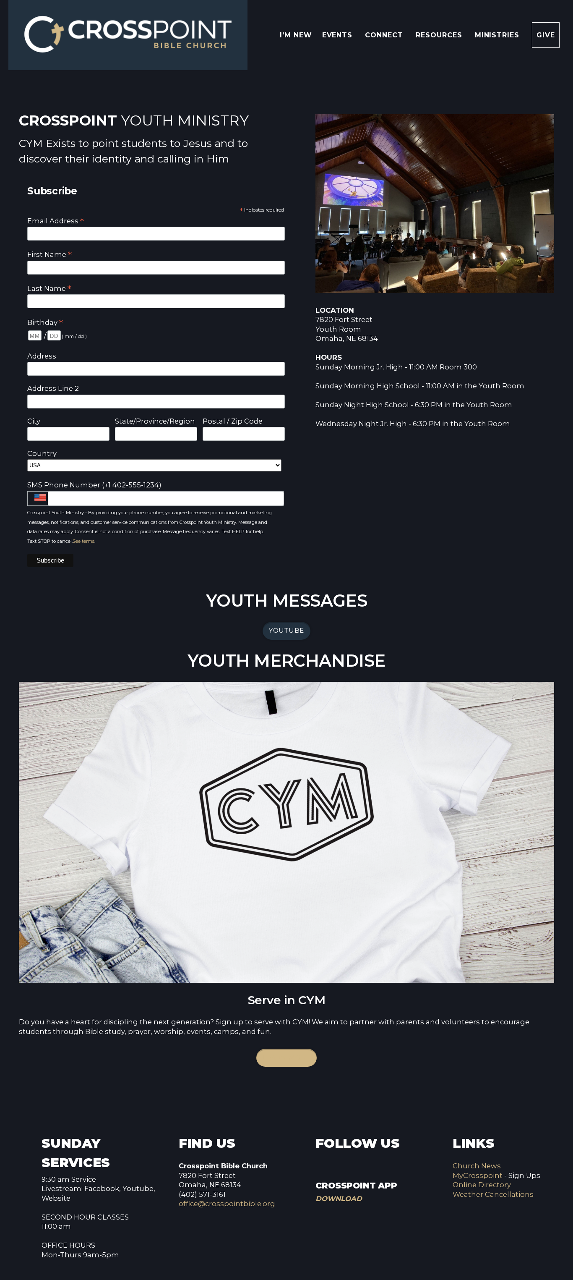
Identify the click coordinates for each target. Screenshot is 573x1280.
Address (41, 356)
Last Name (49, 288)
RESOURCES (440, 35)
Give (546, 35)
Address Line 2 (53, 388)
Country (42, 453)
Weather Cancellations (493, 1194)
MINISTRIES (498, 35)
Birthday (45, 322)
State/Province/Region (155, 421)
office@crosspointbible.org (227, 1203)
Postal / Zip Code (233, 421)
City (33, 421)
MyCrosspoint (478, 1175)
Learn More (287, 1057)
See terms (83, 541)
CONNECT (385, 35)
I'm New (296, 35)
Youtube (286, 630)
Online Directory (482, 1185)
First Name (49, 254)
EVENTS (338, 35)
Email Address (55, 220)
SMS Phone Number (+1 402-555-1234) (94, 485)
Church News (477, 1166)
